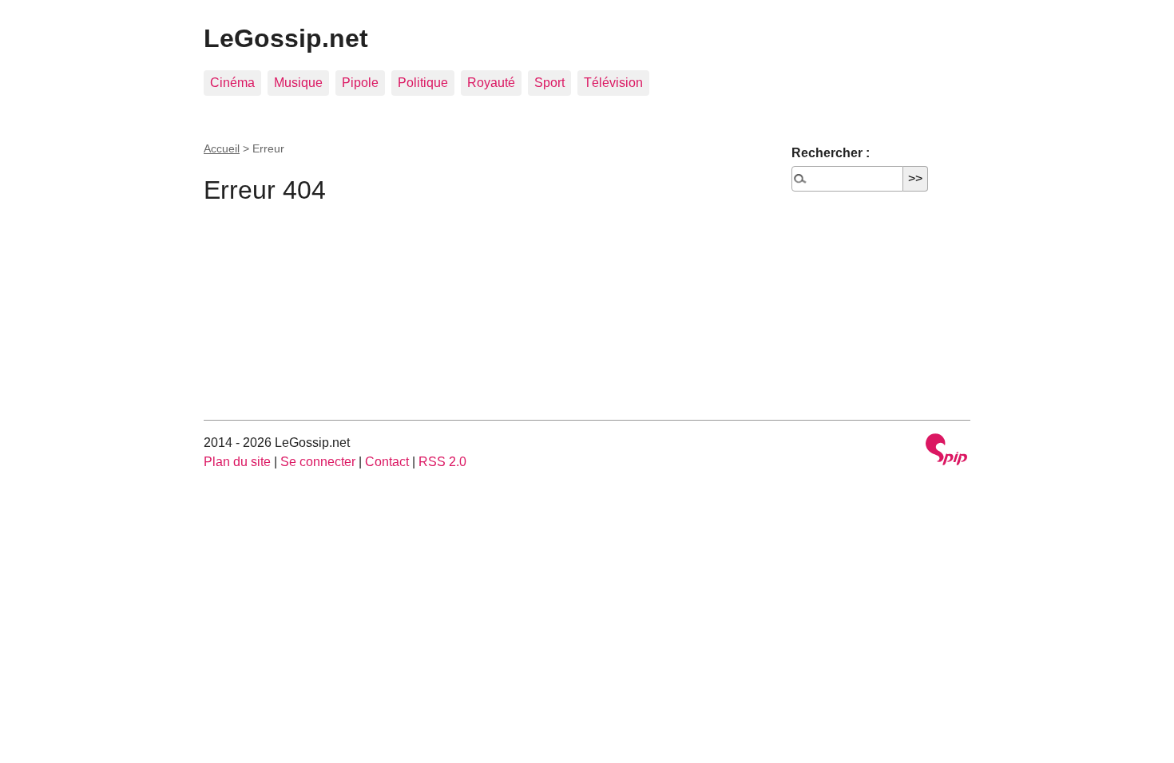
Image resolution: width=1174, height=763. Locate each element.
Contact (387, 461)
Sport (549, 82)
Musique (298, 82)
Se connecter (317, 461)
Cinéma (232, 82)
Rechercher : (830, 153)
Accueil (222, 148)
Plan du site (237, 461)
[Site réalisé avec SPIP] (946, 451)
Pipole (360, 82)
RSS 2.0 (442, 461)
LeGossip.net (286, 38)
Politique (423, 82)
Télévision (613, 82)
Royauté (491, 82)
